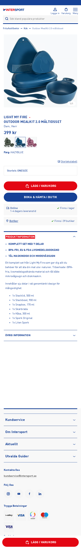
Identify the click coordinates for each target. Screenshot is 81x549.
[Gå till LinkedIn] (40, 493)
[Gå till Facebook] (30, 493)
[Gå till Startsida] (14, 9)
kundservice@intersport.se (20, 475)
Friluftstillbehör (11, 28)
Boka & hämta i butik (40, 197)
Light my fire (16, 117)
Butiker (13, 220)
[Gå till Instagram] (9, 493)
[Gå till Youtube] (19, 493)
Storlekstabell (69, 161)
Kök (26, 28)
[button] (40, 70)
